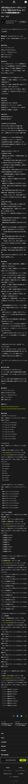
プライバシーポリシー (7, 770)
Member (3, 746)
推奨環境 (7, 767)
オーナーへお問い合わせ (14, 776)
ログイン (26, 2)
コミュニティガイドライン (20, 770)
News (2, 16)
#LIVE (7, 16)
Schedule (3, 742)
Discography (4, 755)
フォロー (23, 21)
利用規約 (20, 767)
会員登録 (23, 760)
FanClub (3, 750)
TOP (2, 733)
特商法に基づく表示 (7, 773)
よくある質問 (20, 773)
